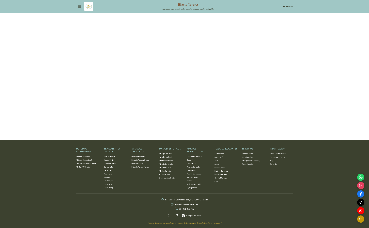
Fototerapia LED (110, 181)
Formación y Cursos (277, 157)
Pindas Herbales (220, 174)
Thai (216, 160)
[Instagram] (169, 215)
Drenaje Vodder (137, 163)
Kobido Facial (109, 160)
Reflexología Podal (194, 184)
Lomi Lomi (218, 157)
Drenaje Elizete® (138, 156)
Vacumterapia (164, 174)
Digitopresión (192, 188)
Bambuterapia (219, 167)
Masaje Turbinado (166, 164)
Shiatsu (189, 181)
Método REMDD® (83, 156)
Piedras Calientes (221, 171)
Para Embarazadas (194, 174)
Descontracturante (194, 156)
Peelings (107, 177)
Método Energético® (84, 160)
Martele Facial (109, 156)
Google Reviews (193, 215)
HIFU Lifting (108, 188)
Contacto (273, 164)
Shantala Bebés (192, 177)
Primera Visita (247, 154)
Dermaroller (108, 167)
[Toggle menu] (79, 6)
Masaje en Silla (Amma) (251, 160)
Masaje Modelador (166, 157)
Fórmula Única (248, 164)
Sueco (216, 164)
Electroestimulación (167, 178)
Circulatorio (191, 163)
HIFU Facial (108, 184)
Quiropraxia (191, 170)
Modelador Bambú (166, 160)
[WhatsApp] (360, 178)
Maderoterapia (165, 171)
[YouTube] (360, 211)
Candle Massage (220, 178)
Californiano (219, 154)
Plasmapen (108, 174)
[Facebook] (176, 215)
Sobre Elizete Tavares (278, 154)
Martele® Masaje (83, 167)
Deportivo (190, 160)
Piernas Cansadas (193, 167)
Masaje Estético (165, 167)
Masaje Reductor (165, 154)
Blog (271, 160)
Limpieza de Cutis (110, 163)
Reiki (216, 181)
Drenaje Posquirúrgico (140, 160)
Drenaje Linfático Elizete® (86, 163)
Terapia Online (247, 157)
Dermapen (108, 170)
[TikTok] (360, 203)
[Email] (360, 219)
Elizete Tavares (188, 4)
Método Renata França (140, 167)
